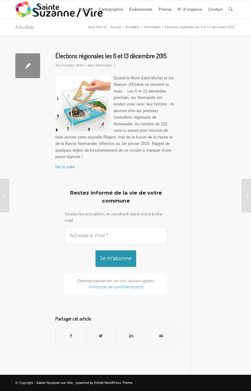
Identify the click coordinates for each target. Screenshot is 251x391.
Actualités (24, 27)
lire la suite (65, 167)
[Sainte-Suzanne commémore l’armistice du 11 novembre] (4, 195)
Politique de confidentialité (116, 286)
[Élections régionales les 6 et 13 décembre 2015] (27, 65)
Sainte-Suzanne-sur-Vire (54, 383)
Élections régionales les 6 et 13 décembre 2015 (111, 55)
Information (152, 27)
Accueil (115, 27)
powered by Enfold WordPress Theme (104, 383)
